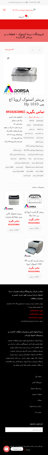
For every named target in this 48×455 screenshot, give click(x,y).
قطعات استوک (36, 394)
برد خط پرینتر (39, 133)
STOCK (31, 120)
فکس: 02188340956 (36, 314)
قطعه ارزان (29, 171)
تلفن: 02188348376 (36, 311)
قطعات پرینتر (9, 167)
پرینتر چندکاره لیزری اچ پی (35, 154)
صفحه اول (38, 376)
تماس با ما (38, 412)
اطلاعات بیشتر (34, 228)
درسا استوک (22, 158)
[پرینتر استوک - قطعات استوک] (24, 9)
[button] (8, 58)
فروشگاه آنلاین (36, 382)
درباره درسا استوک (35, 406)
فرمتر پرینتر (19, 167)
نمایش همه (8, 49)
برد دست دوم (29, 133)
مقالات (39, 400)
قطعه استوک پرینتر (18, 171)
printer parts (39, 120)
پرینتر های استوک (33, 117)
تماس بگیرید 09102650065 (25, 112)
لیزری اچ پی (26, 175)
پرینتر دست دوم (38, 158)
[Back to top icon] (6, 441)
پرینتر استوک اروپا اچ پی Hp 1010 (33, 150)
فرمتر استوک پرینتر (37, 163)
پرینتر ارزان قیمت (28, 137)
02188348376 (33, 2)
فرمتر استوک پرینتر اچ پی (21, 163)
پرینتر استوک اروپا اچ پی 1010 (34, 146)
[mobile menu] (4, 10)
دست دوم (13, 158)
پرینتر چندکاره (17, 150)
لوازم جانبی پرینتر (38, 175)
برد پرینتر (32, 129)
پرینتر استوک (39, 142)
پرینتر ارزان (39, 137)
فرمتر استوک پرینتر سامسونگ (34, 167)
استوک (29, 125)
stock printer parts (38, 125)
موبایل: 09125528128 (36, 318)
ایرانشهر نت (22, 450)
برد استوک (40, 129)
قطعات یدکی (39, 171)
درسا (30, 158)
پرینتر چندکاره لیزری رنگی (17, 154)
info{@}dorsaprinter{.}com (17, 2)
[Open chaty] (6, 449)
